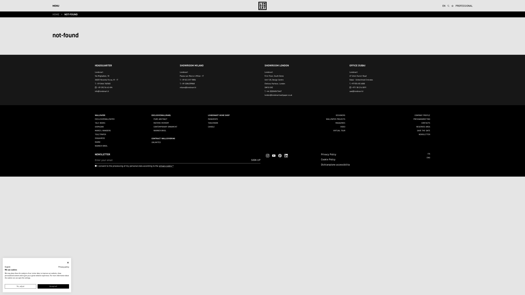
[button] (7, 267)
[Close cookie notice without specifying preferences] (68, 263)
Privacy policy (63, 267)
